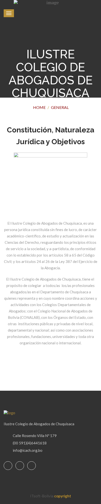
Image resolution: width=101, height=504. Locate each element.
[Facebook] (8, 466)
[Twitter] (20, 466)
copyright (62, 496)
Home (39, 107)
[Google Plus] (31, 466)
